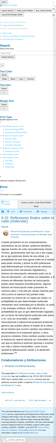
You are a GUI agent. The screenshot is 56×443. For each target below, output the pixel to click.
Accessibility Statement (27, 430)
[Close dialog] (1, 190)
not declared (30, 379)
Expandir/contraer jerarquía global (4, 211)
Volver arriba (6, 392)
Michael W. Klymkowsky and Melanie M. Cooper (30, 231)
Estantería (28, 212)
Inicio (13, 212)
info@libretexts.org (30, 433)
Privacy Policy (43, 427)
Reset (4, 75)
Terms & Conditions (9, 430)
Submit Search (8, 57)
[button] (9, 164)
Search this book (7, 49)
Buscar (5, 440)
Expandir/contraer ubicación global (53, 210)
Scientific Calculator (13, 145)
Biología (44, 212)
